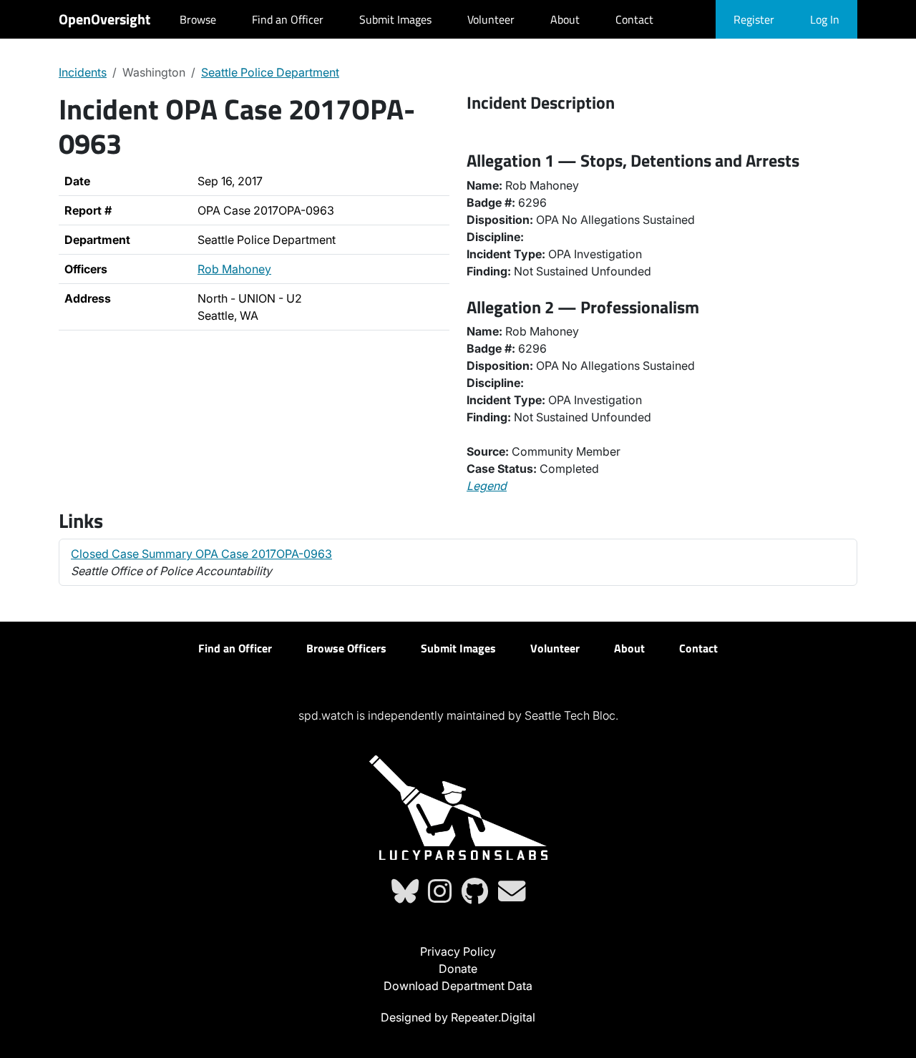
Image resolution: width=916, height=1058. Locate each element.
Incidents (83, 72)
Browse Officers (346, 648)
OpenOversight (104, 19)
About (565, 19)
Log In (824, 19)
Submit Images (395, 19)
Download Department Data (458, 986)
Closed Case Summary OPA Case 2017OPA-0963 (201, 554)
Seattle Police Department (270, 72)
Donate (458, 968)
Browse (198, 19)
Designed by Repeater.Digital (458, 1017)
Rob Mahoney (234, 269)
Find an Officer (287, 19)
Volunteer (491, 19)
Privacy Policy (458, 951)
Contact (634, 19)
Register (754, 19)
